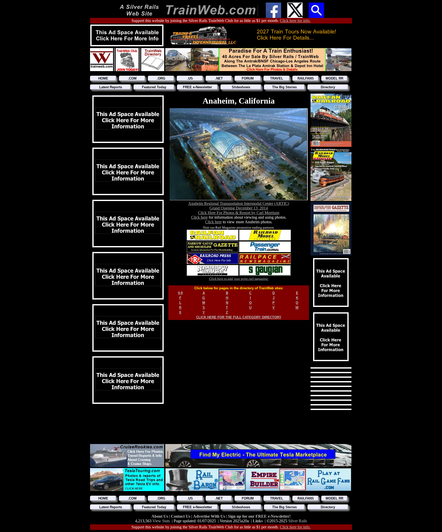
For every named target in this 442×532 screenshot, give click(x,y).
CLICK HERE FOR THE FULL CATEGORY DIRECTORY (238, 317)
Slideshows (241, 87)
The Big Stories (284, 87)
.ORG (161, 78)
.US (190, 78)
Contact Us (181, 516)
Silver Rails (297, 521)
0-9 (180, 293)
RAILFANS (305, 78)
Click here (199, 217)
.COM (132, 78)
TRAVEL (276, 78)
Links (258, 521)
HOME (103, 78)
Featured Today (154, 87)
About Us (160, 516)
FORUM (248, 78)
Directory (328, 87)
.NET (219, 78)
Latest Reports (110, 87)
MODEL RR (334, 78)
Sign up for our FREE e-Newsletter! (259, 516)
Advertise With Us (209, 516)
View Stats (161, 521)
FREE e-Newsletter (197, 87)
